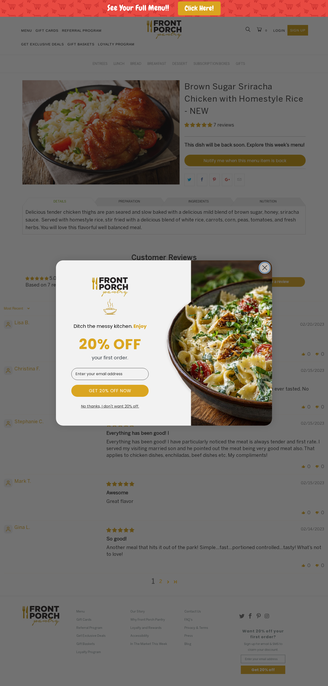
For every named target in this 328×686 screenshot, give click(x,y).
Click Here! (199, 8)
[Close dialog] (264, 267)
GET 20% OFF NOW (110, 391)
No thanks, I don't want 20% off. (110, 406)
